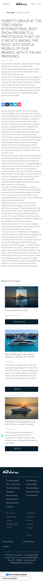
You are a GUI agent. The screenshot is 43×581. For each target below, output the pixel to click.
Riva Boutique (31, 480)
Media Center (11, 517)
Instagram (30, 517)
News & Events (23, 12)
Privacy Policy (8, 542)
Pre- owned (10, 513)
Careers (9, 520)
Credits (6, 546)
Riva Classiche (31, 495)
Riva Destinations (13, 488)
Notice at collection (10, 578)
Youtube (29, 520)
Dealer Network (12, 503)
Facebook (30, 513)
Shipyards (10, 492)
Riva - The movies (13, 484)
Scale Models (31, 484)
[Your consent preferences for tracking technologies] (2, 436)
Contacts (9, 507)
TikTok (28, 535)
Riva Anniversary (32, 492)
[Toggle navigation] (6, 4)
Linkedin (29, 524)
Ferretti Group (11, 555)
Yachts (34, 4)
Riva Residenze (32, 488)
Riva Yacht (11, 12)
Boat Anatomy (11, 495)
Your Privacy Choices (18, 574)
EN (39, 4)
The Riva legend (12, 480)
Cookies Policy (28, 542)
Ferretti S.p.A (10, 557)
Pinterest (29, 528)
